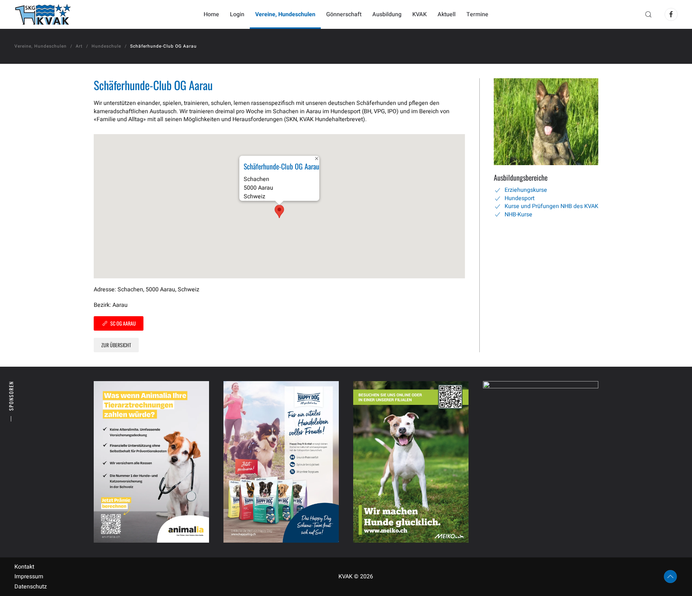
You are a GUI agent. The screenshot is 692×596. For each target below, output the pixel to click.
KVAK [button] (419, 14)
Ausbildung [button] (387, 14)
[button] (648, 14)
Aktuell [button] (447, 14)
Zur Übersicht (116, 345)
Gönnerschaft (343, 14)
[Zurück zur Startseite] (42, 14)
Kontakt (24, 566)
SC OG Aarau (123, 323)
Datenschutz (30, 586)
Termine (477, 14)
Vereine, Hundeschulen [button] (285, 14)
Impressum (28, 576)
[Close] (316, 158)
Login (237, 14)
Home (211, 14)
